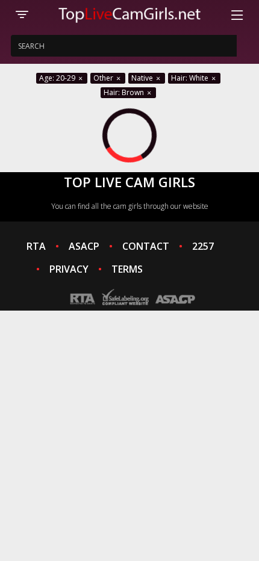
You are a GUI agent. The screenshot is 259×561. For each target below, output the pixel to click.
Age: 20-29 (58, 78)
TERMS (127, 269)
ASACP (84, 246)
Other (104, 78)
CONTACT (145, 246)
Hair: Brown (125, 92)
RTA (36, 246)
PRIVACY (69, 269)
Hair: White (190, 78)
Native (143, 78)
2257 (203, 246)
